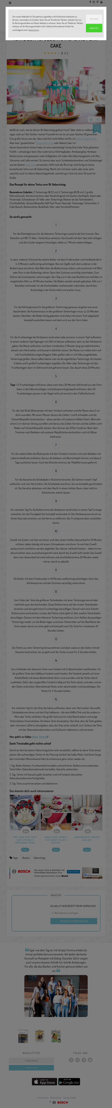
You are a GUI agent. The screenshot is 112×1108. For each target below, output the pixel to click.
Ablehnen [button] (94, 19)
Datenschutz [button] (34, 30)
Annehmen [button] (94, 28)
